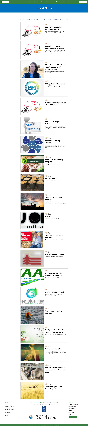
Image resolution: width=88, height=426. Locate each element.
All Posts (22, 19)
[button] (34, 1)
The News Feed (29, 19)
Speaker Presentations (46, 19)
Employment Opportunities (58, 19)
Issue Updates (37, 19)
